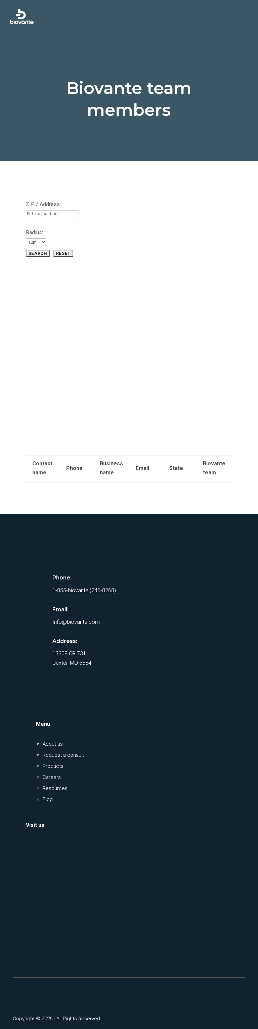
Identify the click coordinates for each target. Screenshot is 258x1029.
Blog (48, 799)
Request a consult (63, 755)
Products (53, 766)
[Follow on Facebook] (20, 993)
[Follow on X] (37, 993)
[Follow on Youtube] (55, 993)
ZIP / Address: (43, 204)
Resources (55, 788)
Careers (52, 777)
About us (53, 744)
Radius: (34, 232)
